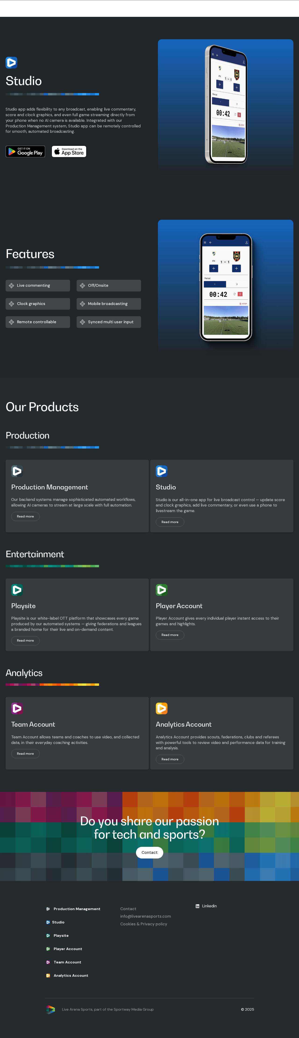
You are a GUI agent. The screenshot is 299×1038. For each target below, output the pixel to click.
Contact (150, 852)
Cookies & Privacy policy (143, 924)
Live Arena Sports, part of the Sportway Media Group (108, 1009)
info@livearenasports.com (145, 916)
